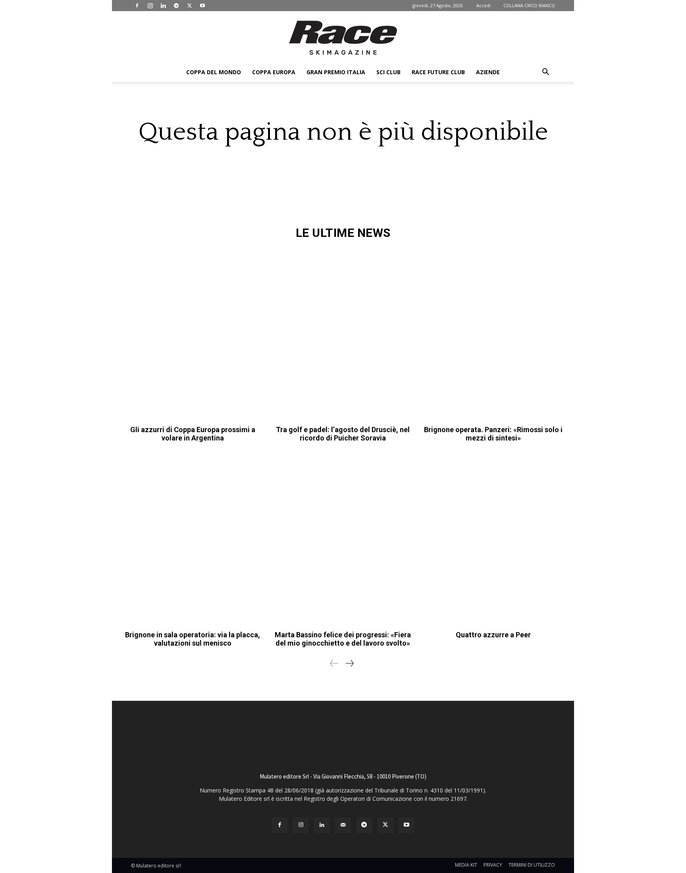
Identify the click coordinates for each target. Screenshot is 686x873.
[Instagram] (150, 5)
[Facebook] (137, 5)
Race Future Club (438, 72)
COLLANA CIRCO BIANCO (529, 5)
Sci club (388, 72)
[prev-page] (334, 663)
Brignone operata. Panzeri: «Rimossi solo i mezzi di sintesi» (493, 433)
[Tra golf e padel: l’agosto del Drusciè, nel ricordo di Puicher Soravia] (343, 334)
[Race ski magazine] (343, 38)
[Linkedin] (163, 5)
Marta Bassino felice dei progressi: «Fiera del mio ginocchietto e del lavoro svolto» (343, 639)
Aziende (488, 72)
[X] (189, 5)
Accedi (483, 5)
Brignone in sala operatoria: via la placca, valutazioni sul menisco (192, 639)
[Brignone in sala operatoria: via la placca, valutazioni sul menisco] (192, 539)
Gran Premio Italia (335, 72)
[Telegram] (176, 5)
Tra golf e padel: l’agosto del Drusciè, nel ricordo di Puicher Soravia (343, 433)
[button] (545, 73)
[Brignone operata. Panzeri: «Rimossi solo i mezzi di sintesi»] (493, 334)
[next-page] (349, 663)
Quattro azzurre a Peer (493, 635)
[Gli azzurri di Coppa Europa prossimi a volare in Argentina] (192, 334)
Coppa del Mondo (213, 72)
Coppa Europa (273, 72)
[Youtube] (202, 5)
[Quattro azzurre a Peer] (493, 539)
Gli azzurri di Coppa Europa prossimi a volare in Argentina (192, 433)
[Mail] (343, 825)
